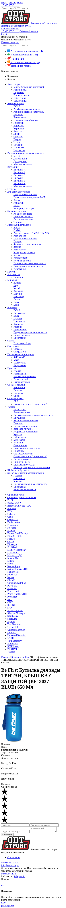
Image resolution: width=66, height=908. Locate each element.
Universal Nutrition (16, 635)
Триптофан (19, 147)
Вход (3, 2)
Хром (16, 302)
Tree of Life (13, 627)
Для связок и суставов (19, 191)
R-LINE (11, 605)
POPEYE (12, 585)
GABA (17, 230)
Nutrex (10, 577)
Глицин (17, 241)
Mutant (10, 561)
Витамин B (19, 172)
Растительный (21, 379)
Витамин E (19, 180)
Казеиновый (20, 373)
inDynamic (19, 876)
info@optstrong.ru (10, 865)
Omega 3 (18, 349)
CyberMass (12, 519)
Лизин (17, 133)
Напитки (18, 277)
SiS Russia (12, 616)
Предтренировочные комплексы (30, 332)
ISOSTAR (12, 547)
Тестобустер (20, 362)
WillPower (12, 643)
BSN (9, 511)
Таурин (17, 139)
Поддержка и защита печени (28, 266)
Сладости (18, 393)
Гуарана (18, 318)
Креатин (18, 131)
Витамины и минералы (26, 420)
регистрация (7, 905)
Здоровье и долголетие (19, 224)
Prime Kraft (13, 591)
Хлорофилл (20, 269)
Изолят (17, 371)
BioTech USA (14, 503)
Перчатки (19, 92)
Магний (18, 293)
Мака (16, 360)
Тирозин (18, 145)
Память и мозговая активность (30, 263)
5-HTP (17, 156)
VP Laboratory (14, 640)
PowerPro (12, 588)
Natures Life (13, 572)
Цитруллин (19, 150)
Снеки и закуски (16, 384)
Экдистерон (20, 365)
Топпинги (19, 222)
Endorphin (12, 525)
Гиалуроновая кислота (25, 194)
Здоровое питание (16, 211)
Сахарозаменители (23, 219)
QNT (10, 602)
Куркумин (19, 202)
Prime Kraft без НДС (17, 594)
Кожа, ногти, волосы (24, 252)
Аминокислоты (15, 103)
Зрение (17, 247)
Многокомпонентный (25, 376)
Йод (16, 285)
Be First (11, 500)
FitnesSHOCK (14, 536)
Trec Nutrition (14, 624)
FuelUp (11, 538)
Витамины (13, 167)
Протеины (19, 451)
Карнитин (19, 125)
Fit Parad (11, 527)
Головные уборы (22, 343)
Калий (17, 288)
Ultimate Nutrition (16, 629)
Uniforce (11, 632)
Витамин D (19, 178)
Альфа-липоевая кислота (27, 109)
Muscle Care (13, 558)
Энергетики (20, 338)
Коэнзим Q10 (20, 258)
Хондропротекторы (24, 208)
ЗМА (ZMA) (20, 357)
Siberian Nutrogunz (16, 613)
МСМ (16, 205)
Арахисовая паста (23, 213)
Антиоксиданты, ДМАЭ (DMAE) (31, 233)
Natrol (10, 563)
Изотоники (19, 321)
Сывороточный (22, 382)
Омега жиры (14, 346)
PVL (9, 599)
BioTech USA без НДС (19, 505)
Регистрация (16, 2)
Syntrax (11, 621)
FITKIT (11, 530)
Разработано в (8, 873)
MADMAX (13, 552)
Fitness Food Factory (17, 533)
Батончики (19, 387)
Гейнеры (11, 189)
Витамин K (19, 183)
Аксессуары (13, 84)
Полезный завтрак (23, 216)
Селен (17, 299)
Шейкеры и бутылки (24, 464)
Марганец (19, 296)
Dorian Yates (13, 522)
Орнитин (18, 136)
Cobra (10, 516)
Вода (16, 315)
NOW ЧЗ (12, 574)
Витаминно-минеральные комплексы (27, 153)
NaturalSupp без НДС (18, 569)
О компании (13, 857)
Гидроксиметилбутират (26, 120)
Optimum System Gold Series (21, 497)
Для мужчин (20, 161)
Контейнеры (20, 89)
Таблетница (20, 98)
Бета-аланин (20, 117)
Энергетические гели (25, 489)
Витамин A (19, 169)
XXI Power (13, 646)
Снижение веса (22, 335)
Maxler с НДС (14, 555)
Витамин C (19, 175)
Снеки (17, 395)
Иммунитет (20, 249)
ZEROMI (12, 649)
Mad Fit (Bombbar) (16, 550)
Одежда (11, 340)
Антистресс (20, 236)
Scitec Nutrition (15, 610)
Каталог (15, 657)
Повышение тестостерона (20, 354)
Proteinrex (12, 596)
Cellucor (11, 514)
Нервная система (22, 260)
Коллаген (18, 200)
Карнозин (19, 128)
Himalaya (12, 544)
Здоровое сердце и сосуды (27, 244)
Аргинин (18, 114)
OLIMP (11, 580)
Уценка (11, 406)
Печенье (18, 390)
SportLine (12, 618)
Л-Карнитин (13, 274)
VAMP (10, 638)
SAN (9, 607)
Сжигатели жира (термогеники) (30, 404)
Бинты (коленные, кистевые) (29, 87)
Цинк (16, 304)
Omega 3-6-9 (20, 351)
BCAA (17, 106)
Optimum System (15, 494)
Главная (5, 657)
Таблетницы (20, 100)
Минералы (13, 280)
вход (3, 902)
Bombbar (11, 508)
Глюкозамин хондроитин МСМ (30, 197)
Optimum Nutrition (16, 583)
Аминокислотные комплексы (29, 111)
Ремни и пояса (21, 95)
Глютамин (19, 122)
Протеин (12, 368)
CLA (16, 401)
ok (2, 885)
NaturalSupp (13, 566)
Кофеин (18, 326)
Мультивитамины (23, 164)
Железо (17, 282)
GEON (10, 541)
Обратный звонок (28, 31)
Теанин (17, 142)
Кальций (18, 291)
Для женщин (20, 158)
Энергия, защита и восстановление (32, 467)
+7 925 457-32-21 (10, 5)
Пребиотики (20, 329)
